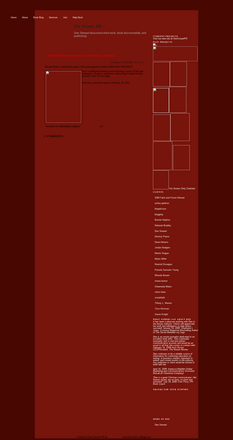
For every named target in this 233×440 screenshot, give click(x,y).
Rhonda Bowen (90, 126)
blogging (159, 214)
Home (14, 17)
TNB (154, 437)
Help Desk (78, 17)
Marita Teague (162, 253)
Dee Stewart (161, 231)
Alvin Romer (178, 347)
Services (53, 17)
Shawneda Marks (163, 286)
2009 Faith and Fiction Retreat (170, 198)
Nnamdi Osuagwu (163, 264)
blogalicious (160, 209)
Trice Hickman (162, 309)
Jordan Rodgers (162, 247)
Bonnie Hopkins (162, 220)
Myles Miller (161, 259)
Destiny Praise (162, 236)
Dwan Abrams (161, 242)
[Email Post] (114, 126)
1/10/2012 (109, 126)
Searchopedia (114, 437)
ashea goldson (162, 203)
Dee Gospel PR (87, 26)
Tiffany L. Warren (163, 303)
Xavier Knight (161, 314)
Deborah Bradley (163, 225)
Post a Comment (50, 142)
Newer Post (49, 148)
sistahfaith (160, 298)
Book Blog (38, 17)
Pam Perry (183, 382)
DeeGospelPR (180, 38)
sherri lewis (160, 292)
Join (65, 17)
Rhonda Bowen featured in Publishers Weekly (81, 55)
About (25, 17)
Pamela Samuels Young (166, 270)
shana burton (161, 281)
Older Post (140, 148)
